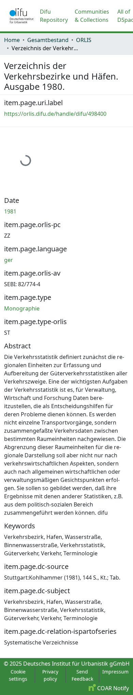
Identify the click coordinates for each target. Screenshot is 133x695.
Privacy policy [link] (50, 675)
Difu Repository (54, 16)
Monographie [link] (22, 308)
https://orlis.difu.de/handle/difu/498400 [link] (55, 113)
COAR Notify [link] (112, 688)
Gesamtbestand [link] (48, 40)
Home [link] (12, 40)
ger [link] (8, 260)
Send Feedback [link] (82, 675)
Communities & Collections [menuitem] (92, 16)
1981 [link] (10, 211)
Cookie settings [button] (18, 675)
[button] (21, 15)
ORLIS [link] (83, 40)
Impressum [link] (115, 671)
